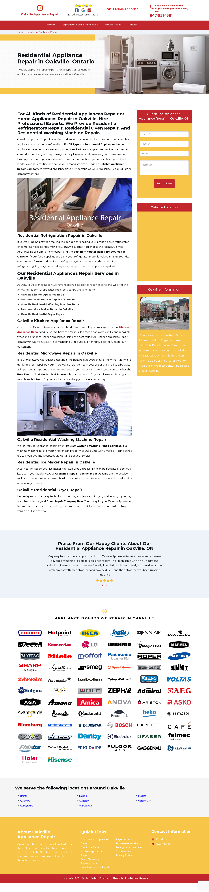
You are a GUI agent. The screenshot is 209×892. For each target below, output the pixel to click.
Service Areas (113, 24)
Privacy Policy (124, 855)
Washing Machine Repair (95, 867)
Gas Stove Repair (90, 847)
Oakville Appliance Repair (130, 878)
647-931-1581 (161, 15)
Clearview (25, 800)
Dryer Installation (126, 839)
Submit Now (164, 183)
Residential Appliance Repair (42, 32)
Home (51, 24)
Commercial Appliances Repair (95, 841)
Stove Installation (126, 851)
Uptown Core (144, 800)
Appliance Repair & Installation (80, 24)
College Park (26, 805)
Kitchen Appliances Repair (92, 853)
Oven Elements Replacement (90, 861)
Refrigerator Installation (129, 847)
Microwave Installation (129, 843)
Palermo (142, 796)
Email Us (161, 839)
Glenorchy (84, 800)
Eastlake (83, 796)
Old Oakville (85, 805)
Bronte (23, 796)
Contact (132, 24)
